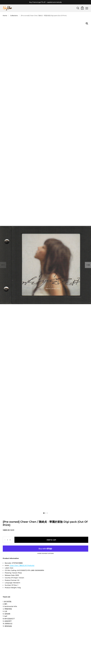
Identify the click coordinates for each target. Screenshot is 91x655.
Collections (14, 15)
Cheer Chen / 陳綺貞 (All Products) (22, 565)
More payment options (45, 553)
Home (5, 15)
